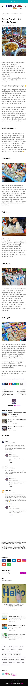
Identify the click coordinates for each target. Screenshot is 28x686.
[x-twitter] (14, 1)
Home (4, 13)
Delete (11, 462)
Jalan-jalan (13, 649)
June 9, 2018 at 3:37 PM (10, 492)
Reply (7, 504)
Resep (17, 659)
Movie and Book (11, 657)
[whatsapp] (9, 564)
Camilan (11, 646)
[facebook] (11, 1)
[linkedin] (14, 560)
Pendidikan (4, 659)
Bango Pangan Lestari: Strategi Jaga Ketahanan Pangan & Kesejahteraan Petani (16, 626)
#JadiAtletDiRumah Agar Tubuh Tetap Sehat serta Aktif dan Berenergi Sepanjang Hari (16, 635)
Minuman (4, 657)
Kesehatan (4, 651)
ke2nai (18, 662)
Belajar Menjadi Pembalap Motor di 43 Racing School (17, 413)
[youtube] (4, 564)
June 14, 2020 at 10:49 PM (14, 456)
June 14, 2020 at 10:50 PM (14, 480)
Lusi (6, 466)
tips (9, 664)
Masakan (10, 654)
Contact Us (19, 680)
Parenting (23, 657)
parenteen (4, 664)
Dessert (16, 646)
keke (22, 379)
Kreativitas (18, 651)
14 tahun (8, 13)
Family (17, 379)
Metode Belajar (17, 654)
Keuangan (11, 651)
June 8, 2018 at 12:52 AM (10, 442)
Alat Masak (4, 646)
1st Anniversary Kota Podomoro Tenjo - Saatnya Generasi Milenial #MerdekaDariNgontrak (17, 618)
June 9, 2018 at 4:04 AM (10, 468)
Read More (14, 609)
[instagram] (17, 1)
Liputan (4, 654)
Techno (22, 659)
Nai (18, 657)
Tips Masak (4, 662)
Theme (21, 683)
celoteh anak (11, 379)
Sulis (6, 441)
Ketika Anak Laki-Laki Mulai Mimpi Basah (17, 420)
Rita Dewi (8, 490)
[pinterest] (19, 560)
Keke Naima (4, 25)
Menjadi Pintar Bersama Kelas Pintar (16, 427)
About (13, 680)
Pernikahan (11, 659)
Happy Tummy (5, 649)
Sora (11, 683)
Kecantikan (20, 649)
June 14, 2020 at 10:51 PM (14, 508)
